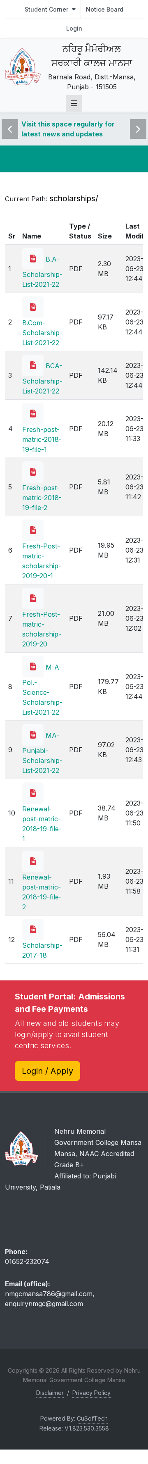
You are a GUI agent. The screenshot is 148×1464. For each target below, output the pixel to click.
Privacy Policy (91, 1392)
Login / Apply (47, 1071)
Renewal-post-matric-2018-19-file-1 (42, 824)
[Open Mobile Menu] (74, 103)
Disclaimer (50, 1392)
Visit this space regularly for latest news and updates (68, 129)
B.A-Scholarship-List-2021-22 (42, 272)
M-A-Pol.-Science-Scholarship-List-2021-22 (42, 689)
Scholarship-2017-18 (42, 950)
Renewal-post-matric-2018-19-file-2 (42, 892)
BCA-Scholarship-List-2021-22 (42, 378)
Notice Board (104, 9)
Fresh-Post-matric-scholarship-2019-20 (41, 629)
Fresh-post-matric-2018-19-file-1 (42, 439)
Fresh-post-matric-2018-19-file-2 (42, 498)
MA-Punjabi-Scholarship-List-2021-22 (42, 753)
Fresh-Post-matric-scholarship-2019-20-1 (41, 561)
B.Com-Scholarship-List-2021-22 (42, 333)
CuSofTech (92, 1418)
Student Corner (47, 9)
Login (74, 28)
